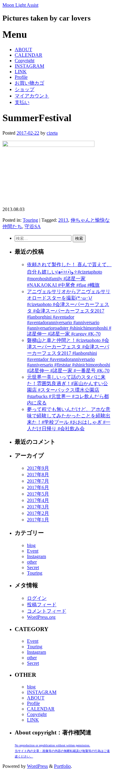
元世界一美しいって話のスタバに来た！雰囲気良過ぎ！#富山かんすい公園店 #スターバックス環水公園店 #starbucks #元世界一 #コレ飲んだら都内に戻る (68, 389)
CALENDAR (28, 55)
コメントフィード (46, 611)
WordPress (37, 766)
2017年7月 (38, 481)
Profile (21, 77)
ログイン (37, 598)
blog (31, 545)
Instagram (36, 556)
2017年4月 (38, 500)
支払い (22, 102)
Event (32, 551)
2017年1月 (38, 519)
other (32, 562)
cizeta (52, 133)
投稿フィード (41, 604)
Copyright (24, 60)
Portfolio (62, 766)
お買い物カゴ (29, 83)
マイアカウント (32, 95)
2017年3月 (38, 506)
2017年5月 (38, 493)
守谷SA (33, 226)
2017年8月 (38, 474)
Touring (30, 220)
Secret (33, 567)
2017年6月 (38, 487)
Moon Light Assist (20, 5)
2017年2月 (38, 513)
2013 (63, 220)
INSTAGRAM (29, 66)
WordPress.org (41, 617)
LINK (21, 71)
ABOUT (23, 49)
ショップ (24, 89)
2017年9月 (38, 468)
